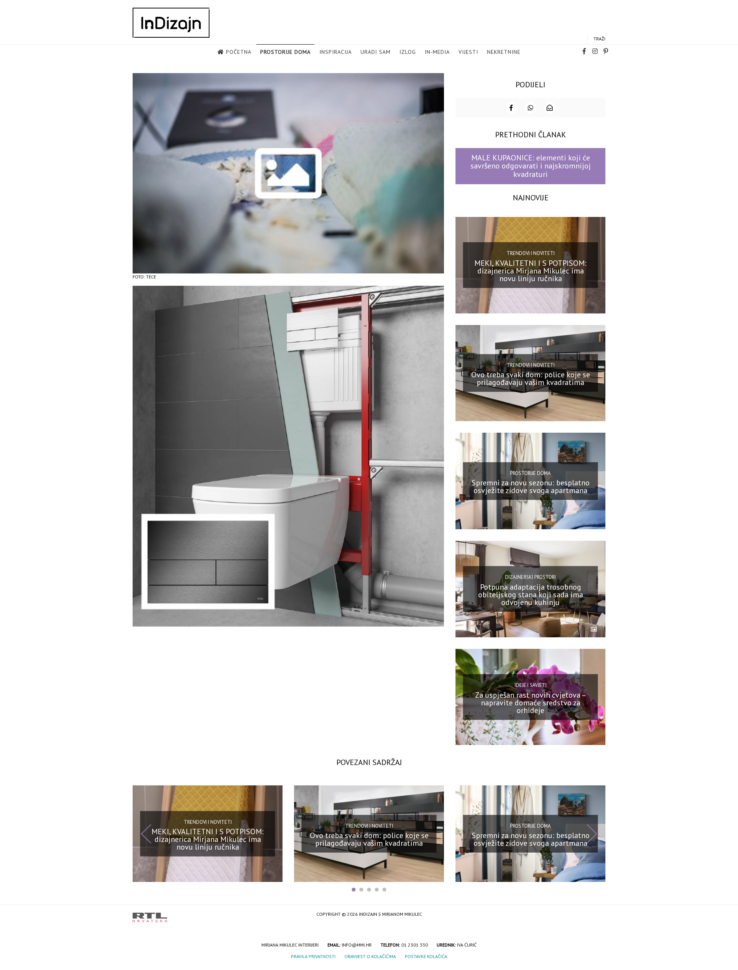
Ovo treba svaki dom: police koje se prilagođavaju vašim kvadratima (530, 378)
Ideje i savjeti (531, 685)
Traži (599, 39)
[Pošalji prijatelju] (549, 107)
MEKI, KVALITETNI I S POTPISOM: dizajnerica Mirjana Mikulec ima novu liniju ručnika (530, 270)
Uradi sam (376, 51)
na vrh (597, 915)
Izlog (407, 51)
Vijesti (468, 51)
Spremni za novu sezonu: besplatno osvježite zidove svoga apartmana (531, 486)
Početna (238, 51)
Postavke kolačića (426, 956)
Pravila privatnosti (313, 956)
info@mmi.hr (357, 945)
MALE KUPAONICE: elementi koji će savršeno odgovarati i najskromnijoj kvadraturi (530, 166)
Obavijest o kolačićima (370, 956)
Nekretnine (503, 51)
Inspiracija (335, 51)
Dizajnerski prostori (530, 577)
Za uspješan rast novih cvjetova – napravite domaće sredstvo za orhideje (530, 702)
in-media (437, 51)
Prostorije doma (285, 51)
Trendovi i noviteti (531, 253)
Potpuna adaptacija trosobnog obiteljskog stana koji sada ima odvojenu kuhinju (530, 594)
